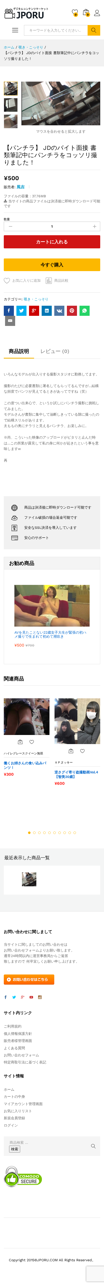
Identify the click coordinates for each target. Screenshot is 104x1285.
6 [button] (54, 832)
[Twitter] (14, 997)
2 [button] (34, 832)
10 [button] (74, 832)
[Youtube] (31, 997)
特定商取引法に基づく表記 (25, 1062)
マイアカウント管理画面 (23, 1104)
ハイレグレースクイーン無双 (23, 753)
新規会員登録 (14, 1118)
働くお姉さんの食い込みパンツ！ (25, 765)
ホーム (9, 1089)
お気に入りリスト (18, 1111)
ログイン (11, 1125)
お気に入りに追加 (26, 280)
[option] (26, 740)
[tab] (19, 353)
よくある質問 (14, 1048)
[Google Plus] (22, 997)
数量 (7, 219)
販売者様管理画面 (18, 1041)
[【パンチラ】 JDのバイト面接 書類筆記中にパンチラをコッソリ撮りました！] (9, 311)
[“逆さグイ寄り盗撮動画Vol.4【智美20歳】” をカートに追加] (71, 751)
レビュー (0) (54, 351)
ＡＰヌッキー (64, 762)
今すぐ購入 (52, 264)
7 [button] (59, 832)
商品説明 (19, 351)
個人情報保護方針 (18, 1034)
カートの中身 (14, 1096)
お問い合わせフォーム (21, 1055)
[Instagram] (40, 997)
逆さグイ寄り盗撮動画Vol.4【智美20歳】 (76, 774)
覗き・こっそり (36, 299)
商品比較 (61, 280)
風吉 (21, 186)
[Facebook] (5, 997)
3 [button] (39, 832)
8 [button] (64, 832)
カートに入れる (52, 241)
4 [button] (44, 832)
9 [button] (69, 832)
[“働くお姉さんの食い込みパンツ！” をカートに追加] (20, 741)
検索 (94, 30)
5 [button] (49, 832)
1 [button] (29, 832)
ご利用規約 (12, 1026)
